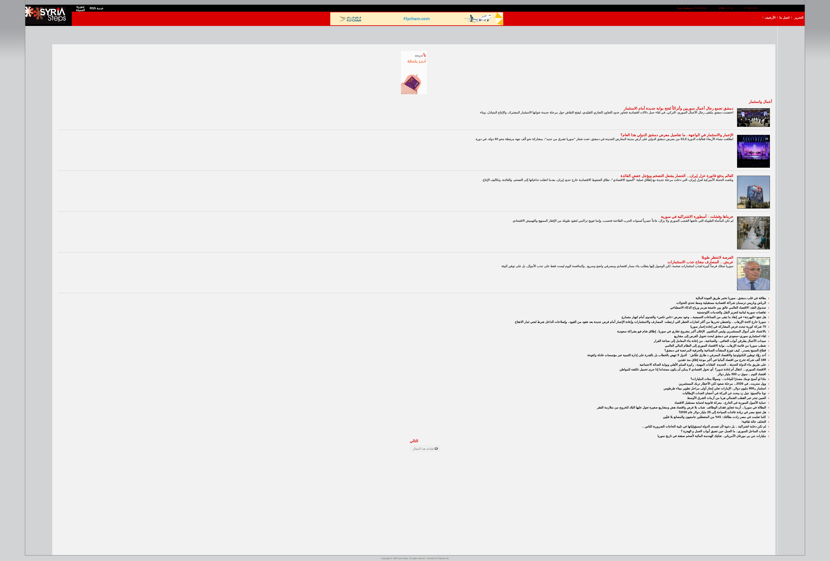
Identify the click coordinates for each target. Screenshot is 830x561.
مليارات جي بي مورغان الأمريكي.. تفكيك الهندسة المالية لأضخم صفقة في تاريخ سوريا (712, 436)
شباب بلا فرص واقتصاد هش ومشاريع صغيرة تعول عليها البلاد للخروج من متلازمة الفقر (651, 407)
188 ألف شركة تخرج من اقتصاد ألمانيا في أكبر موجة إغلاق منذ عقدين (722, 360)
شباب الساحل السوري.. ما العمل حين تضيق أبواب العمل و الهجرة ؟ (723, 431)
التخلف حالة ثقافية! (754, 421)
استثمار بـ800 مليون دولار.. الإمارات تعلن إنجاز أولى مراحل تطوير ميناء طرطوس (715, 388)
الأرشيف (770, 17)
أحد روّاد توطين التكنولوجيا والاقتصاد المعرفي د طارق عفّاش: (728, 355)
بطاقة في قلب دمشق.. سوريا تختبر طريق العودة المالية (731, 298)
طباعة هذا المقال (424, 448)
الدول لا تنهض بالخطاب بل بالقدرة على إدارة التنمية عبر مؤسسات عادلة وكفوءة (638, 355)
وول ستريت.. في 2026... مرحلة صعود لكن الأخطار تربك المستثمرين (722, 383)
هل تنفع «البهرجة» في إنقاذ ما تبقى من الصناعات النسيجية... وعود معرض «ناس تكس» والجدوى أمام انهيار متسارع (694, 317)
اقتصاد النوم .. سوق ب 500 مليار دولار (742, 374)
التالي (414, 441)
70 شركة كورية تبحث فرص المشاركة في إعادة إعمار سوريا (728, 326)
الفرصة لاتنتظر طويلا (717, 257)
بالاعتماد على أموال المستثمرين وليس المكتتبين (736, 331)
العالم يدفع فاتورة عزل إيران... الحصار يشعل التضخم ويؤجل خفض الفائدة (677, 176)
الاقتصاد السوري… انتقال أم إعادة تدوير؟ (740, 369)
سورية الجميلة (80, 8)
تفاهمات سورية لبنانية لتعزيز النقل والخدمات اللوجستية (731, 312)
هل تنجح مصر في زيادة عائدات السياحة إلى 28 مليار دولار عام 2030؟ (722, 412)
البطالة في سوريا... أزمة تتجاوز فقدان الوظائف (736, 407)
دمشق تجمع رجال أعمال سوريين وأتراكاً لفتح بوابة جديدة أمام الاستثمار (678, 108)
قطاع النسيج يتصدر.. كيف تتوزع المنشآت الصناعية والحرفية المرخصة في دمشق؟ (715, 350)
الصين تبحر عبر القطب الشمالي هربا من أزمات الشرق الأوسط (726, 398)
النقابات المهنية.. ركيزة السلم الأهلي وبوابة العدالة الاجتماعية (678, 364)
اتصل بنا (784, 17)
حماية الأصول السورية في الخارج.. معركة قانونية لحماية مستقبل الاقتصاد (720, 402)
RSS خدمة (97, 8)
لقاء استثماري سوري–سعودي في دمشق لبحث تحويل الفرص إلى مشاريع (720, 336)
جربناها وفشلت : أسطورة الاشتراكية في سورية (697, 217)
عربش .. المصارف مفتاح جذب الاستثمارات (700, 262)
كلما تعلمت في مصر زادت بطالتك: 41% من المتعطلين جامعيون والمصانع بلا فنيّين (714, 417)
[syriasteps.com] (47, 23)
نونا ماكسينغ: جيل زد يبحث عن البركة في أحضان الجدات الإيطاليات (724, 393)
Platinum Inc (443, 558)
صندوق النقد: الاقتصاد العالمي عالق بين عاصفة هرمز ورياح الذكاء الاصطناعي (718, 307)
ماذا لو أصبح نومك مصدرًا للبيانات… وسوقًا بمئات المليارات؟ (728, 379)
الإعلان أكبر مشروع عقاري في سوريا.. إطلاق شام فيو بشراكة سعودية (661, 331)
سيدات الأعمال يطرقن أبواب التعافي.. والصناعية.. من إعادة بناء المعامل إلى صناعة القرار (710, 341)
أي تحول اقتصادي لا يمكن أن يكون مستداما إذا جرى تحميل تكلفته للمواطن (666, 369)
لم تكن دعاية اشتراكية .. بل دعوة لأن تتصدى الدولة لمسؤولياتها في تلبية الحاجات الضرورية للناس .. (704, 426)
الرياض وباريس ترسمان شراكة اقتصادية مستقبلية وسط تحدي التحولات (721, 302)
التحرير (799, 17)
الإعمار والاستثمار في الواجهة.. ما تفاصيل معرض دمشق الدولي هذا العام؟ (677, 135)
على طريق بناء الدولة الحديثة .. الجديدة (741, 364)
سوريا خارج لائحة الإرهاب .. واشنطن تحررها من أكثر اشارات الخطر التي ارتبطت (715, 322)
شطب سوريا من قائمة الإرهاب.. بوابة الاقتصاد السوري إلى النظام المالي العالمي (715, 345)
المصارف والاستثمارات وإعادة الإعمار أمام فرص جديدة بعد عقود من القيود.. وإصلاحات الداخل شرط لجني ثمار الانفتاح (589, 322)
